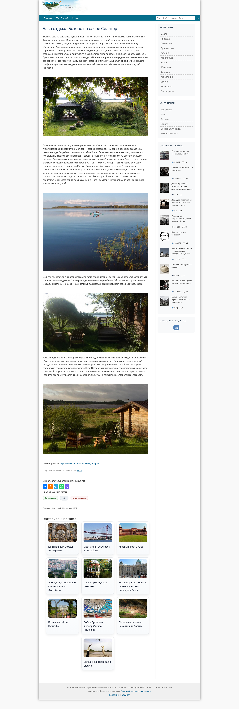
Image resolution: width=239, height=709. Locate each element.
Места (164, 34)
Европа (164, 124)
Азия (163, 114)
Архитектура (167, 58)
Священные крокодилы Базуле (97, 663)
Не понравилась (79, 498)
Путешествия (167, 48)
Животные (166, 67)
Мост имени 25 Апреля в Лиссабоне (97, 548)
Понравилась (50, 498)
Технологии (166, 43)
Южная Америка (169, 133)
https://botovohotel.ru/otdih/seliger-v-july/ (79, 463)
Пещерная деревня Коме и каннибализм (130, 623)
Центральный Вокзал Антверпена (60, 548)
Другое (79, 470)
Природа (165, 39)
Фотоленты (166, 86)
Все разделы (167, 91)
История (165, 53)
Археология (167, 77)
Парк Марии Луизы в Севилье (95, 584)
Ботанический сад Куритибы (58, 623)
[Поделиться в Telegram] (56, 486)
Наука (164, 62)
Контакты (114, 695)
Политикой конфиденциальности (136, 691)
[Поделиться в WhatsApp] (61, 486)
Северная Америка (170, 129)
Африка (165, 119)
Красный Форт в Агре (131, 546)
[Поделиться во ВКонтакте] (45, 486)
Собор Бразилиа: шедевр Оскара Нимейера (93, 625)
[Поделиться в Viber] (67, 486)
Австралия (166, 109)
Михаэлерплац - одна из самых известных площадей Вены (133, 586)
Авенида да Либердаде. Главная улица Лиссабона (62, 586)
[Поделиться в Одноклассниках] (50, 486)
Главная (48, 18)
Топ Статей (62, 18)
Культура (165, 72)
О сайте (126, 695)
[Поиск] (197, 17)
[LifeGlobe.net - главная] (77, 7)
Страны (76, 18)
